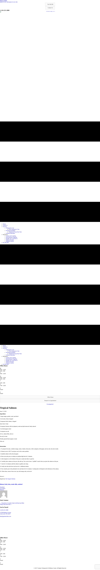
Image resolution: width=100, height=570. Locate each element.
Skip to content (3, 0)
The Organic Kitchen (10, 478)
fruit (6, 484)
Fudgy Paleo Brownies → (6, 504)
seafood (20, 484)
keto (9, 484)
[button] (50, 4)
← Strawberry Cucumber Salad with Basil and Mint (12, 503)
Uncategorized (50, 404)
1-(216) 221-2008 (4, 510)
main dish (14, 484)
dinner (2, 484)
